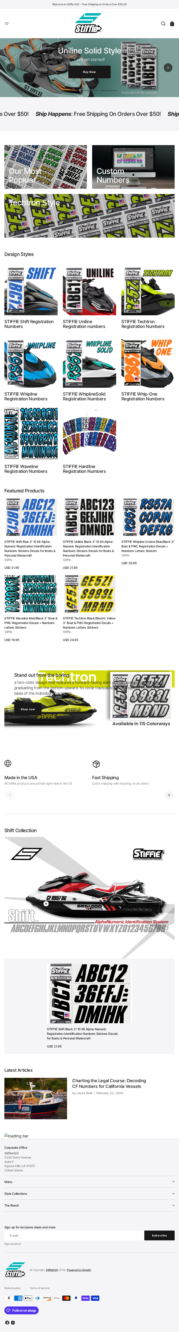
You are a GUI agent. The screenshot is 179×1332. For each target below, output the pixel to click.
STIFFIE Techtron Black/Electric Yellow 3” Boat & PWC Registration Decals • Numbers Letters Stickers (89, 622)
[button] (7, 23)
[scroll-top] (170, 1323)
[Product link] (31, 534)
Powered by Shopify (79, 1270)
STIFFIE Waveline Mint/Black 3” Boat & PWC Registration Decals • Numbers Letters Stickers (30, 622)
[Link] (45, 167)
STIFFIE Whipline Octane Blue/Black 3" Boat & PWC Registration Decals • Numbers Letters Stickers (148, 546)
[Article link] (89, 1098)
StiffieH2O (52, 1270)
